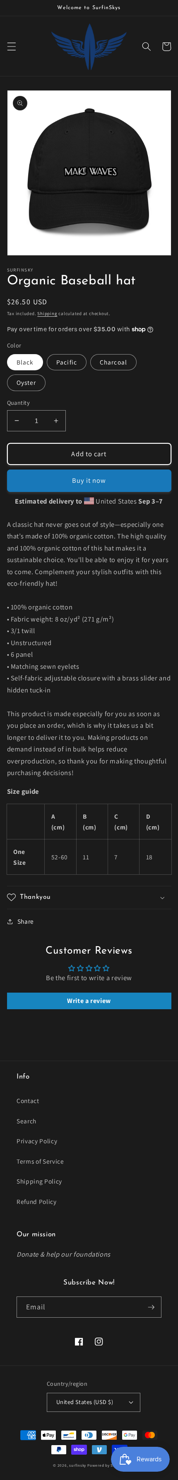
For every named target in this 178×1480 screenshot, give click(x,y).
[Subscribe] (151, 1307)
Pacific (66, 362)
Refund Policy (37, 1201)
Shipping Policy (39, 1181)
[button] (11, 46)
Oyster (26, 382)
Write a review (89, 1000)
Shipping (47, 313)
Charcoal (113, 362)
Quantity (18, 402)
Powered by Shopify (106, 1465)
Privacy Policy (37, 1141)
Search (26, 1121)
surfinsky (77, 1465)
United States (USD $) (84, 1402)
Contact (28, 1100)
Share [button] (25, 921)
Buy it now (89, 480)
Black (25, 362)
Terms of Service (40, 1161)
